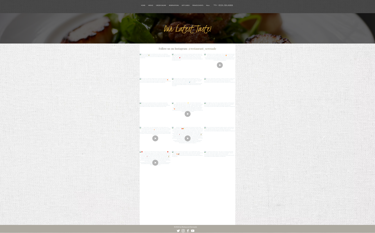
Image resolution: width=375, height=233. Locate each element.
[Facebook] (188, 231)
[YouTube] (193, 231)
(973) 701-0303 (225, 5)
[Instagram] (183, 231)
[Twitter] (178, 231)
